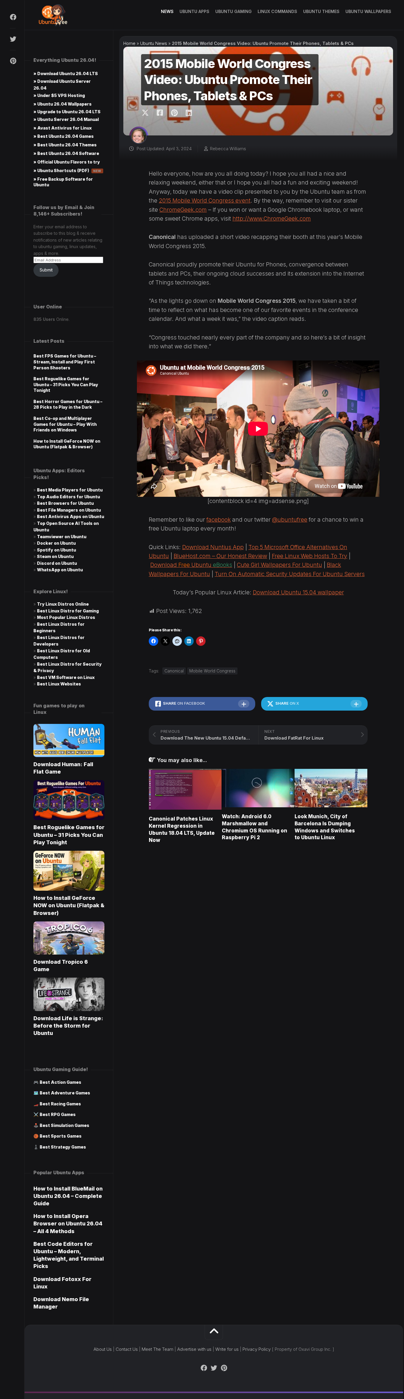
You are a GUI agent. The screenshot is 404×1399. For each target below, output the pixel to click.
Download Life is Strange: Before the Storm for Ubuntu (68, 1025)
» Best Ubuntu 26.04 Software (66, 153)
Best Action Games (60, 1082)
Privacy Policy (257, 1349)
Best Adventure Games (65, 1092)
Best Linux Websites (59, 683)
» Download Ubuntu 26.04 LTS (65, 73)
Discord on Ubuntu (57, 563)
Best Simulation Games (64, 1125)
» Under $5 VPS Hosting (59, 95)
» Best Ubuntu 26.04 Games (63, 136)
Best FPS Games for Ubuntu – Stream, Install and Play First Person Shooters (64, 361)
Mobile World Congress (212, 670)
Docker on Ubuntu (56, 543)
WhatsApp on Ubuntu (60, 569)
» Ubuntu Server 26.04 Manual (66, 119)
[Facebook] (13, 17)
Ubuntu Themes (321, 11)
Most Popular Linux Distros (66, 617)
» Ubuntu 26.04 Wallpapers (62, 103)
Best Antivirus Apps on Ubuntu (70, 516)
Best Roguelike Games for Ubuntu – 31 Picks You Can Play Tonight (65, 384)
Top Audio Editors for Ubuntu (68, 496)
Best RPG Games (58, 1114)
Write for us (227, 1349)
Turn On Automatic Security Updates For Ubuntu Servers (290, 574)
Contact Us (127, 1349)
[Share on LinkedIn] (188, 113)
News (167, 11)
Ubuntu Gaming (233, 11)
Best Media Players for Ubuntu (70, 489)
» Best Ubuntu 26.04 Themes (65, 144)
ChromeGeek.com (183, 209)
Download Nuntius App (213, 547)
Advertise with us (194, 1349)
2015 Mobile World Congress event (205, 200)
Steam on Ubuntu (55, 556)
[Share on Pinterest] (174, 113)
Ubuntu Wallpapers (368, 11)
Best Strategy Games (63, 1146)
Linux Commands (277, 11)
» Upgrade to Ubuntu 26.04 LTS (67, 111)
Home (129, 43)
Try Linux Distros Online (63, 603)
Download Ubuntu (191, 565)
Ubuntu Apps (194, 11)
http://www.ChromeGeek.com (271, 218)
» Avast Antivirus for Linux (62, 127)
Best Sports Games (61, 1135)
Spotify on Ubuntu (56, 549)
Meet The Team (157, 1349)
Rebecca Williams (228, 148)
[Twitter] (13, 39)
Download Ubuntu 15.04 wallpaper (298, 592)
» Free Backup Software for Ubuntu (63, 182)
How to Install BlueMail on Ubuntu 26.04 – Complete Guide (68, 1195)
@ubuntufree (289, 519)
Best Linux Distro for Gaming (68, 610)
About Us (102, 1349)
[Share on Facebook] (159, 113)
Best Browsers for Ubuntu (65, 503)
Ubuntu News (153, 43)
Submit (46, 269)
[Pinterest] (13, 61)
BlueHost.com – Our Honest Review (220, 556)
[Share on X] (146, 113)
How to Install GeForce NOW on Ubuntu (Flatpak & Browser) (68, 905)
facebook (218, 519)
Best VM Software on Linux (66, 677)
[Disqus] (258, 932)
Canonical (174, 670)
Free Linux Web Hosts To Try (309, 556)
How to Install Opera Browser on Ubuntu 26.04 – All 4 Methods (67, 1223)
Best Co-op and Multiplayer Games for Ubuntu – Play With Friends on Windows (65, 424)
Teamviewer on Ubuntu (61, 536)
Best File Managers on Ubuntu (69, 509)
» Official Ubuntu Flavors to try (66, 161)
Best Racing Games (60, 1103)
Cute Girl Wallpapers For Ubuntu (279, 565)
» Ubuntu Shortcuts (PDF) (67, 170)
